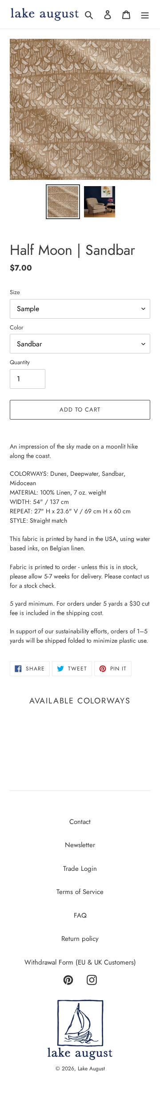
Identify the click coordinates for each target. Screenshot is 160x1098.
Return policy (80, 939)
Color (16, 327)
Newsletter (80, 845)
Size (15, 292)
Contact (80, 822)
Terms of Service (80, 892)
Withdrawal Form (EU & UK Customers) (80, 962)
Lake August (91, 1069)
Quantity (20, 362)
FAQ (80, 915)
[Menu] (145, 14)
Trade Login (80, 868)
